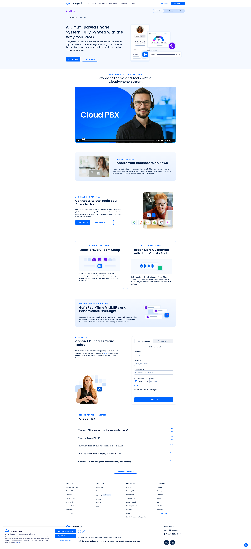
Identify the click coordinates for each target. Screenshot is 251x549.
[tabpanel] (153, 376)
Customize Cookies (65, 541)
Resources (113, 3)
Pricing (133, 3)
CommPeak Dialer (72, 487)
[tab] (144, 341)
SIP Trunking (70, 502)
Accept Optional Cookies (65, 531)
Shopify (159, 491)
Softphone (69, 509)
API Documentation (103, 222)
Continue (154, 399)
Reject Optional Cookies (65, 536)
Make (158, 502)
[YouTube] (83, 531)
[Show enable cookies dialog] (246, 545)
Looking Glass (131, 491)
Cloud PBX (69, 491)
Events (98, 499)
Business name (139, 369)
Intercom (159, 509)
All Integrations (161, 513)
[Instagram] (79, 531)
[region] (40, 536)
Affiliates (99, 503)
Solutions (101, 3)
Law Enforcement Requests (136, 517)
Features (170, 11)
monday (159, 487)
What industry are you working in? (145, 390)
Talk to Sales (90, 59)
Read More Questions (125, 471)
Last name (137, 360)
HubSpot (159, 494)
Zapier (158, 498)
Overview (158, 11)
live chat (106, 353)
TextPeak (69, 494)
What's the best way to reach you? (146, 378)
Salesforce (160, 505)
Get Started (178, 3)
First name (137, 352)
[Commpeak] (74, 3)
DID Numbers (70, 498)
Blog (97, 506)
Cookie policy (17, 542)
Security (129, 509)
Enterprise (124, 3)
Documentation (131, 502)
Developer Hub (131, 505)
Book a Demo (163, 3)
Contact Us (100, 491)
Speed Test (130, 494)
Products (91, 3)
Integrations (83, 222)
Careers (103, 495)
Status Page (130, 498)
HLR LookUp (70, 505)
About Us (99, 487)
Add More (137, 386)
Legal (128, 513)
